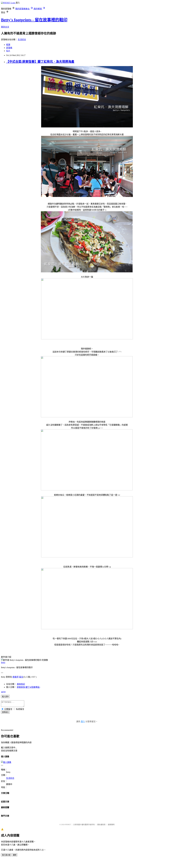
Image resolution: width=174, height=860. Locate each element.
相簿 (8, 45)
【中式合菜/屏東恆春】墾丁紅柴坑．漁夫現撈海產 (40, 61)
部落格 (9, 48)
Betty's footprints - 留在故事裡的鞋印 (34, 20)
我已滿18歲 (6, 855)
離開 (14, 855)
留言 (21, 677)
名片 (8, 51)
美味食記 (21, 684)
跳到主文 (5, 27)
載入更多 (5, 697)
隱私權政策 (101, 824)
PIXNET (68, 824)
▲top (3, 692)
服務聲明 (111, 824)
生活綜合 (22, 39)
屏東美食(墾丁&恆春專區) (28, 687)
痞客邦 (15, 677)
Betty (3, 662)
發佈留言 (5, 712)
